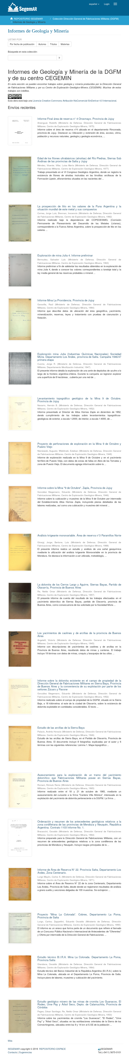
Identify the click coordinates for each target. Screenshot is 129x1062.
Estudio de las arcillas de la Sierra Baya (60, 727)
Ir (59, 57)
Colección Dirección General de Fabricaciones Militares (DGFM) (86, 18)
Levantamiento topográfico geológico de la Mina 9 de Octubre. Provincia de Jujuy (79, 399)
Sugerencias (25, 1052)
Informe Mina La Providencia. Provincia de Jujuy (65, 300)
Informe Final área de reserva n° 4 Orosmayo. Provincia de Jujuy (75, 119)
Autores (42, 44)
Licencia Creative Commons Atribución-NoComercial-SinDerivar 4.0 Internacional (74, 100)
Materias (65, 44)
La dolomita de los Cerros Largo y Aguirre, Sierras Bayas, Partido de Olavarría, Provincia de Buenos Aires (79, 585)
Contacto (12, 1052)
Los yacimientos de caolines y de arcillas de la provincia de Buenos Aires (79, 634)
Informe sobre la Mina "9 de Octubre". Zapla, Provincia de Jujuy (74, 488)
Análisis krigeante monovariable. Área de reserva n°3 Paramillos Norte (79, 535)
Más (10, 1040)
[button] (94, 4)
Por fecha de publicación (22, 44)
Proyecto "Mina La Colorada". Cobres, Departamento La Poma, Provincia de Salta (79, 915)
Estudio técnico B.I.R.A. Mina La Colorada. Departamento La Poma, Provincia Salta (79, 958)
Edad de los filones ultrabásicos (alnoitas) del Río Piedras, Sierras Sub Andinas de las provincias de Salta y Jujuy (79, 159)
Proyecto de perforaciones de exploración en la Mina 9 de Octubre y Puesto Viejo (79, 445)
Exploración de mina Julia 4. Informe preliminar (65, 255)
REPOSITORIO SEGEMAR (28, 18)
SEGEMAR (14, 1048)
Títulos (53, 44)
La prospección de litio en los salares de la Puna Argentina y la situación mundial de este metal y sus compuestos (79, 207)
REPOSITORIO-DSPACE (52, 1048)
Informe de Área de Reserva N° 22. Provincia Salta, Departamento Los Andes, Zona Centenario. (79, 871)
